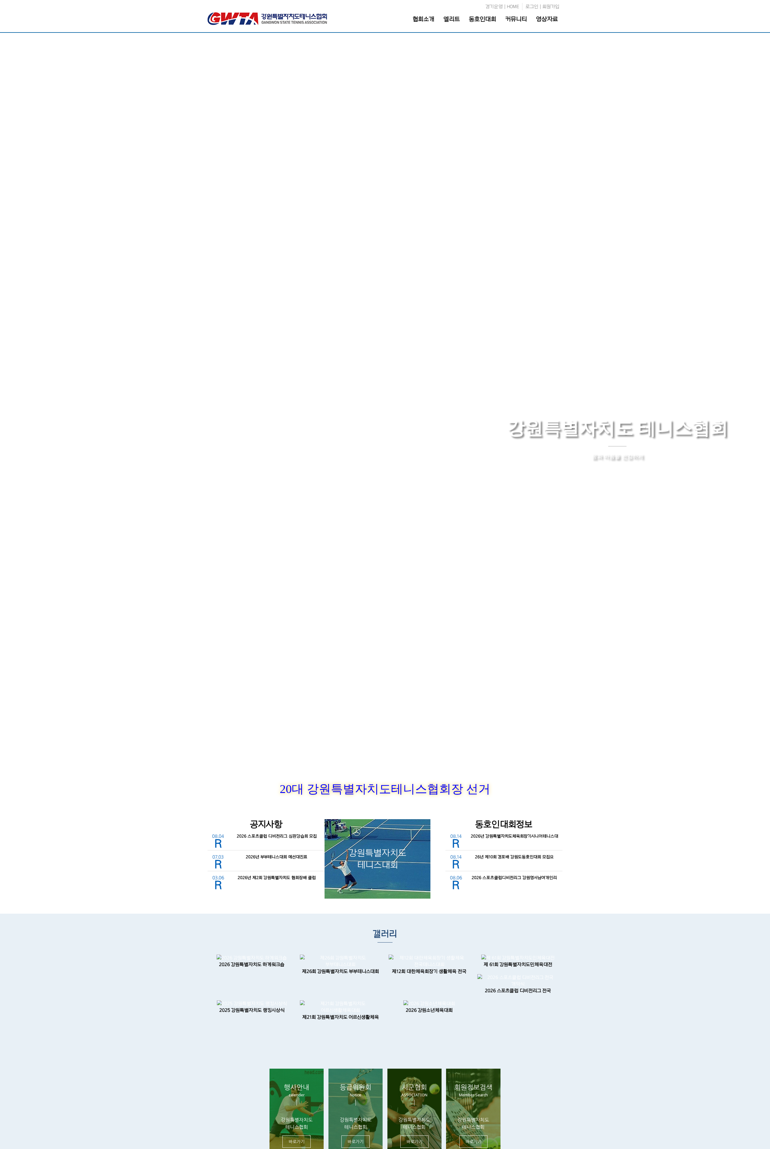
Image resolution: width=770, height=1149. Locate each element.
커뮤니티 (516, 19)
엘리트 (451, 19)
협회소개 (423, 19)
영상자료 (547, 19)
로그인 (531, 6)
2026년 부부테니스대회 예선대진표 (276, 857)
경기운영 (494, 6)
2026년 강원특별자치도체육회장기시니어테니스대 (514, 836)
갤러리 (385, 934)
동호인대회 (482, 19)
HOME (513, 6)
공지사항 (266, 824)
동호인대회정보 (503, 824)
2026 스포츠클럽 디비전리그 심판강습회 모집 (277, 836)
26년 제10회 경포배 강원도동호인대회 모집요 (514, 857)
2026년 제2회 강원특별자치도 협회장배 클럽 (277, 877)
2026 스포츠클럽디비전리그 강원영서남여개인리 (514, 877)
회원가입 (550, 6)
